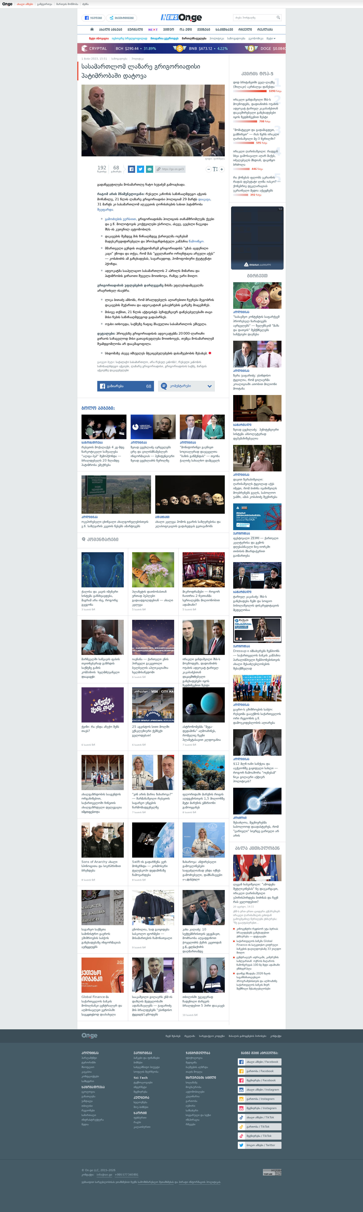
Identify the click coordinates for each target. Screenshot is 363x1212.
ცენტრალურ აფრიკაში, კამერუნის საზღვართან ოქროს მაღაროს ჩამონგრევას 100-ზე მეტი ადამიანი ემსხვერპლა (258, 963)
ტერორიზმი (89, 1062)
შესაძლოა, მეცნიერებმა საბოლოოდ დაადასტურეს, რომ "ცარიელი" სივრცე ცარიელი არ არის (257, 813)
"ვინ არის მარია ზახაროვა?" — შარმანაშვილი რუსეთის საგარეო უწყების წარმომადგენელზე (153, 784)
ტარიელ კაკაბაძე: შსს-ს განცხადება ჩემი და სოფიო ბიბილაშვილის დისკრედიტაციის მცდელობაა (257, 587)
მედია (85, 1124)
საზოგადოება (236, 38)
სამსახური (192, 1110)
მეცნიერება (140, 1091)
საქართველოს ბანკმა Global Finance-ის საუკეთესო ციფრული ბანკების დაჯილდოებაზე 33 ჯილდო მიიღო (259, 946)
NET (153, 29)
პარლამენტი (89, 1057)
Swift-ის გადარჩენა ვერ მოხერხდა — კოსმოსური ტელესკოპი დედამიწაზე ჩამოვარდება (153, 852)
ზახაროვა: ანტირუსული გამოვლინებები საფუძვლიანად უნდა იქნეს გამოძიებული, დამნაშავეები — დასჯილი (203, 852)
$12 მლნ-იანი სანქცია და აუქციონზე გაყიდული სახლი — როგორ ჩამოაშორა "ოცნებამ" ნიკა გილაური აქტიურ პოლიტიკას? (257, 756)
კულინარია (193, 1096)
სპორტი (140, 1113)
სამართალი (89, 1115)
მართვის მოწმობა (67, 4)
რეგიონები (88, 1110)
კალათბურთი (142, 1126)
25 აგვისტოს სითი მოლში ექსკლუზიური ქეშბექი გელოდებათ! (153, 717)
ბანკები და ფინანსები (147, 1057)
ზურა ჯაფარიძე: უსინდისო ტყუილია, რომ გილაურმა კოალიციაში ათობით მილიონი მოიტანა (257, 366)
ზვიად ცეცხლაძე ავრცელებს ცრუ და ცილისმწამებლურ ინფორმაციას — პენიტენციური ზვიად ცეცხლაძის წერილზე (155, 439)
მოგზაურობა (193, 1087)
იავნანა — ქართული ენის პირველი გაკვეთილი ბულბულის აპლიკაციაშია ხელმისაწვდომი (153, 649)
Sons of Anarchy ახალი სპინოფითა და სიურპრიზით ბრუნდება (102, 852)
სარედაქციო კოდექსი (212, 1036)
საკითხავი (224, 29)
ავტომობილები (195, 1091)
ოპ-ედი (186, 29)
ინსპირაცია (192, 1119)
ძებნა (85, 4)
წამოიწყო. (197, 241)
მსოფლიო (88, 1067)
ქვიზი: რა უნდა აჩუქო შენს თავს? (102, 717)
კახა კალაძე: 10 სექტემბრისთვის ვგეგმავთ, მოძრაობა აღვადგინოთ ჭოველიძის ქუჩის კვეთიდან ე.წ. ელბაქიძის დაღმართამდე (203, 919)
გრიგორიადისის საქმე (180, 366)
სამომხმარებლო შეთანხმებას (156, 1182)
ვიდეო (168, 29)
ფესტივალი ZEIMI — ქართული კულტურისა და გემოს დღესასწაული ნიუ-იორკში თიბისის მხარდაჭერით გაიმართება (257, 530)
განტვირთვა (44, 4)
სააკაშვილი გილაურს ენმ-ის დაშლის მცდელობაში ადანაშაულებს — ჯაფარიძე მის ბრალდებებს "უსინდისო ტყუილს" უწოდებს (153, 987)
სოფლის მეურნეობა (146, 1071)
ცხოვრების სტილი (201, 1077)
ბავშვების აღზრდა (197, 1067)
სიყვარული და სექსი (198, 1115)
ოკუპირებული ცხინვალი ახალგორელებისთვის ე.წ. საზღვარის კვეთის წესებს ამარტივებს (118, 501)
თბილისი (87, 1105)
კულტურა (141, 1097)
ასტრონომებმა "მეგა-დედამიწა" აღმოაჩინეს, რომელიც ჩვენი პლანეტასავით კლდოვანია (203, 717)
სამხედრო (88, 1081)
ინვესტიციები (124, 18)
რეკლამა (265, 29)
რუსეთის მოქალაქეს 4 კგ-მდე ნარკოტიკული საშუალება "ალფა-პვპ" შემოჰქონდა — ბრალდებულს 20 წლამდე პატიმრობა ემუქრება (106, 441)
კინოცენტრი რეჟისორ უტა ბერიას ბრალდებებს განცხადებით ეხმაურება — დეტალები (257, 932)
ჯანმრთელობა (198, 1053)
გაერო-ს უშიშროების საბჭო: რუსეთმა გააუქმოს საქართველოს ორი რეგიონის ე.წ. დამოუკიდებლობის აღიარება (257, 700)
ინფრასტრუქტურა (93, 1119)
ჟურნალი (135, 29)
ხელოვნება (140, 1102)
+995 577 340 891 (126, 1174)
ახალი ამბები (25, 4)
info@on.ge (104, 1174)
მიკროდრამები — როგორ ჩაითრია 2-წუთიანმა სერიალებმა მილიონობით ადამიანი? (203, 582)
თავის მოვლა (194, 1071)
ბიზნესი (138, 1062)
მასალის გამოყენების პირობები (247, 1036)
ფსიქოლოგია (194, 1057)
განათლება (88, 1096)
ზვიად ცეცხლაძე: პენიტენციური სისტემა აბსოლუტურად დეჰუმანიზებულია (257, 418)
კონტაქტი (275, 1036)
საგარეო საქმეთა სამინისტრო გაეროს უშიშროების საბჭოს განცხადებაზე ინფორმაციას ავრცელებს (102, 919)
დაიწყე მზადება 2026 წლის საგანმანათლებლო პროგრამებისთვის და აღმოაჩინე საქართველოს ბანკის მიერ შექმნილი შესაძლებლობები (257, 981)
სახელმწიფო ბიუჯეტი (147, 1067)
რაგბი (137, 1122)
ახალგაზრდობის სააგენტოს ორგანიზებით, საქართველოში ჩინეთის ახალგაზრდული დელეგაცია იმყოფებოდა (102, 784)
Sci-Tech (141, 1077)
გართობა (191, 1101)
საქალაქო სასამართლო (132, 362)
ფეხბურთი (140, 1117)
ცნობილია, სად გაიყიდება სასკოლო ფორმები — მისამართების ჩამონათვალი (153, 919)
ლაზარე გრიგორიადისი (147, 366)
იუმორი (190, 1105)
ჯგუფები (95, 18)
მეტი (270, 38)
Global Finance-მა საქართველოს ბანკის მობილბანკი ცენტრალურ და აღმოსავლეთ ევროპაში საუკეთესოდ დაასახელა (102, 987)
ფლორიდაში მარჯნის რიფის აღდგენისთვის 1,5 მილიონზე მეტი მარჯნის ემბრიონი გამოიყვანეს (203, 784)
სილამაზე (191, 1082)
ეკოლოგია (88, 1091)
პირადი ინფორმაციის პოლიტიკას (199, 1182)
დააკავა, (204, 199)
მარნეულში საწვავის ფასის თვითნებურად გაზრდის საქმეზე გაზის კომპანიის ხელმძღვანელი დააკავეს (102, 649)
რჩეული (245, 29)
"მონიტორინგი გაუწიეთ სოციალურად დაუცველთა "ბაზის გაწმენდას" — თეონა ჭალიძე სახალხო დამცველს (204, 439)
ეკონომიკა (256, 38)
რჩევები (190, 1124)
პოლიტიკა (217, 38)
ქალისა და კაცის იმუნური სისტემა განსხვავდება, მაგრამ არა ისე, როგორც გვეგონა (102, 582)
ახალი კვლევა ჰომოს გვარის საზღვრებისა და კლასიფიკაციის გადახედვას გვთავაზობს (192, 501)
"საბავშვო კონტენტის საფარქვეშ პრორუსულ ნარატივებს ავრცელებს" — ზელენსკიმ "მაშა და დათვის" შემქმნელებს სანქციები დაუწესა (257, 309)
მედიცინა (191, 1062)
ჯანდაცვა (87, 1101)
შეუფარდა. (105, 210)
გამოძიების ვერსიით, (121, 219)
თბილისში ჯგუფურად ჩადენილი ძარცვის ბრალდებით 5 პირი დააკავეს (203, 987)
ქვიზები (203, 29)
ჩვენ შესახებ (173, 1036)
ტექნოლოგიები (143, 1082)
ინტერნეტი (140, 1087)
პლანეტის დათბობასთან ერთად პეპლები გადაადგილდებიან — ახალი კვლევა (153, 582)
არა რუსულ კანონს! (163, 362)
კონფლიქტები (90, 1076)
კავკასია (87, 1071)
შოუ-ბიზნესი (141, 1107)
